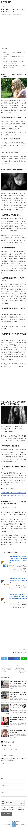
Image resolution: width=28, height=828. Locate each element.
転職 (7, 6)
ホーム (2, 6)
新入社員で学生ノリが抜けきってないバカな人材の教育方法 (18, 707)
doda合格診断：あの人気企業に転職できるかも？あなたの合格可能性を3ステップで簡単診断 (18, 559)
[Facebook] (11, 658)
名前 (2, 778)
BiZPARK (23, 652)
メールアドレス (5, 785)
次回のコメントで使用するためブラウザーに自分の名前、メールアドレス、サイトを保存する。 (14, 808)
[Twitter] (4, 658)
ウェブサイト (4, 792)
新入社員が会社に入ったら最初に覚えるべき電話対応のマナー (18, 719)
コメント (3, 763)
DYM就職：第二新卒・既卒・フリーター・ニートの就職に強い (18, 580)
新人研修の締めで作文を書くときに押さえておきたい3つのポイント (18, 694)
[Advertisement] (14, 32)
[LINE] (24, 658)
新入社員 (19, 14)
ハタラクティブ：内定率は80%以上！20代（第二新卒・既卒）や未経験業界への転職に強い (18, 597)
